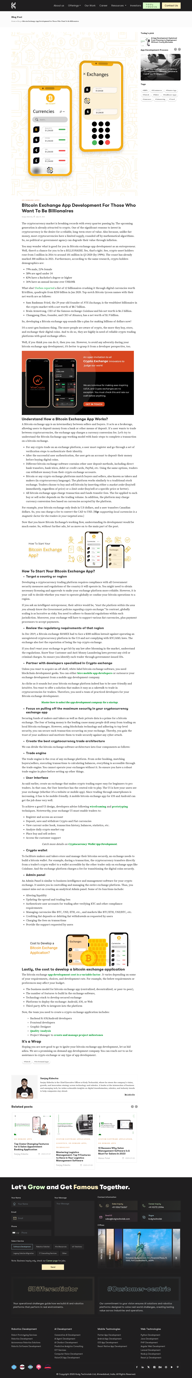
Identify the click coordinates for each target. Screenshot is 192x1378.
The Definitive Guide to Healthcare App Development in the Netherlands (116, 1147)
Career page (52, 1261)
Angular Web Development (153, 1346)
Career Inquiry (155, 1204)
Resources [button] (117, 5)
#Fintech (27, 1062)
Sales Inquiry (117, 1204)
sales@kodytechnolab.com (117, 1219)
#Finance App (171, 90)
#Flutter (156, 95)
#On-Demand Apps (41, 1062)
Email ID (108, 1215)
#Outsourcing (160, 99)
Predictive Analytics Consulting (68, 1346)
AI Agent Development (64, 1339)
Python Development (150, 1335)
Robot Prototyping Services (24, 1335)
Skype (151, 1215)
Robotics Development (22, 1339)
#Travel (172, 99)
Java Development (149, 1339)
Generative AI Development (67, 1335)
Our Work (90, 5)
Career (103, 5)
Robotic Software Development (26, 1346)
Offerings (73, 5)
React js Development (151, 1358)
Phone (14, 1226)
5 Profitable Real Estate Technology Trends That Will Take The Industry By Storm (73, 1150)
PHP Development (149, 1342)
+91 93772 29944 (156, 1207)
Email (13, 1212)
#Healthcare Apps (169, 95)
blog (19, 21)
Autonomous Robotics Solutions (25, 1342)
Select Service (17, 1241)
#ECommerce (157, 90)
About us (59, 5)
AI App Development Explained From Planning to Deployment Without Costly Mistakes (164, 40)
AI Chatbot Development (66, 1342)
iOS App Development (108, 1342)
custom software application (31, 1139)
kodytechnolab (155, 1219)
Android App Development (110, 1339)
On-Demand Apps (31, 200)
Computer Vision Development (68, 1354)
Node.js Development (151, 1354)
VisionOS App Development (67, 1358)
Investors (135, 5)
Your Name (16, 1198)
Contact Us (171, 5)
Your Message (60, 1198)
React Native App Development (112, 1346)
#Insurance (147, 99)
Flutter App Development (109, 1335)
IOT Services (60, 1350)
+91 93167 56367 (119, 1207)
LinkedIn (131, 1094)
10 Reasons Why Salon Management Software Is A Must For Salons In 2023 (30, 1151)
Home (13, 21)
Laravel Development (151, 1350)
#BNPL (145, 90)
